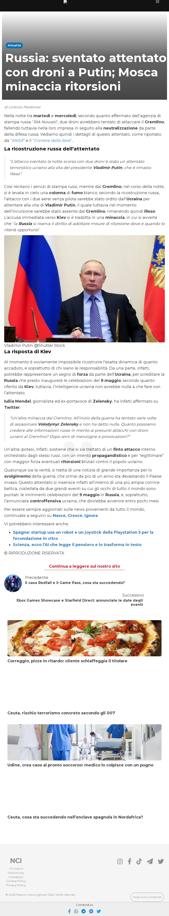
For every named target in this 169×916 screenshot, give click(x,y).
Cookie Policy (16, 881)
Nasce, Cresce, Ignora (75, 515)
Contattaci (16, 877)
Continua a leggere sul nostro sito (84, 566)
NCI (16, 861)
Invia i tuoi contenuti (147, 897)
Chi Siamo (16, 868)
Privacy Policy (16, 885)
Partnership (16, 873)
